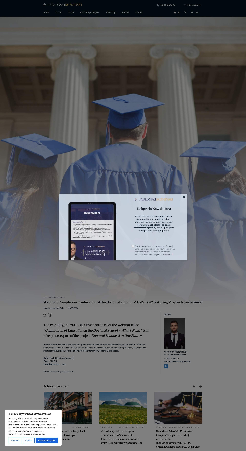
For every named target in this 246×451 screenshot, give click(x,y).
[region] (33, 428)
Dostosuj (15, 440)
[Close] (184, 195)
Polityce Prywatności (144, 253)
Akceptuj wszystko (46, 440)
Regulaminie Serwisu (163, 253)
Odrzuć (28, 440)
